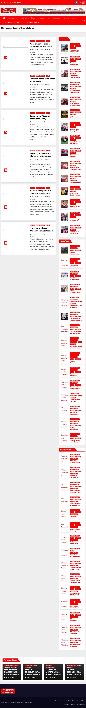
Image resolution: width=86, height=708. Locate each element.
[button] (84, 20)
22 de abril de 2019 (37, 159)
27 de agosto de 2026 (12, 674)
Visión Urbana (10, 677)
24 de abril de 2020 (37, 49)
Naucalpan (73, 48)
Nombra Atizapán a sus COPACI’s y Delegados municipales (40, 193)
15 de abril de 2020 (37, 84)
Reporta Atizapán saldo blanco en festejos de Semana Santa (40, 156)
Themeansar (29, 702)
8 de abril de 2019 (37, 234)
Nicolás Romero (50, 667)
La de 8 (41, 18)
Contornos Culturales (12, 22)
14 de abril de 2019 (37, 196)
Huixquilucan (74, 248)
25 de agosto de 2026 (33, 674)
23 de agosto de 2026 (75, 674)
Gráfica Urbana (69, 18)
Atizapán (32, 40)
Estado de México (28, 18)
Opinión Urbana (54, 18)
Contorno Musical (32, 22)
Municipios (13, 18)
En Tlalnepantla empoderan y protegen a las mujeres (75, 506)
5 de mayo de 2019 (37, 122)
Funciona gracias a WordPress (9, 702)
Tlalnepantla (74, 458)
